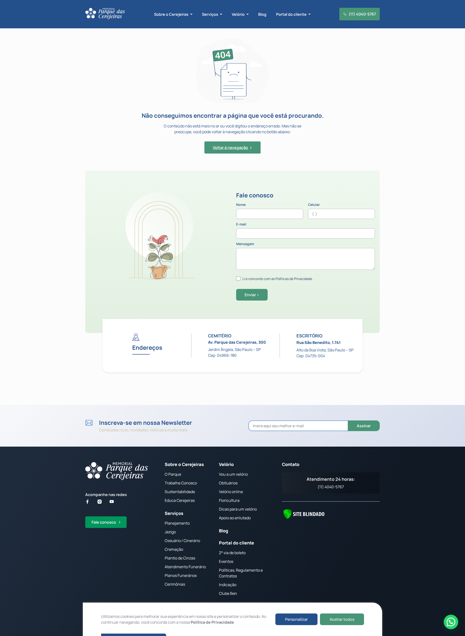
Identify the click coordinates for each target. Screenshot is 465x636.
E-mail (241, 224)
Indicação (227, 584)
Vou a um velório (233, 474)
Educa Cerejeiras (180, 500)
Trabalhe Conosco (181, 483)
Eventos (226, 561)
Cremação (174, 549)
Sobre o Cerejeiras (184, 464)
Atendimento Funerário (185, 566)
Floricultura (229, 500)
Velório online (231, 491)
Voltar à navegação (230, 147)
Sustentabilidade (180, 491)
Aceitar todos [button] (342, 619)
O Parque (173, 474)
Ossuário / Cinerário (182, 540)
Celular (314, 205)
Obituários (228, 483)
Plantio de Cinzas (180, 558)
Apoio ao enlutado (235, 517)
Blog (262, 14)
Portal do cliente (236, 543)
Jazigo (170, 532)
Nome (241, 205)
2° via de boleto (232, 552)
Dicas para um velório (238, 509)
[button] (451, 622)
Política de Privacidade (212, 622)
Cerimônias (175, 584)
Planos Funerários (181, 575)
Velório (226, 464)
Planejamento (177, 523)
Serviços (174, 513)
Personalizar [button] (296, 619)
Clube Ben (228, 593)
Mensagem (245, 244)
